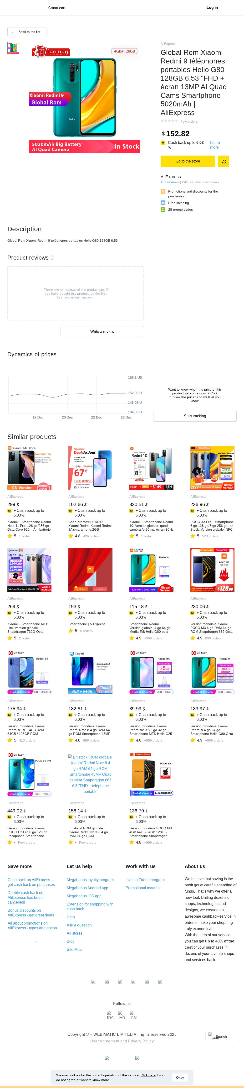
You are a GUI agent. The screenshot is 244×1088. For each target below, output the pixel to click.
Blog (71, 941)
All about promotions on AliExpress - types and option (32, 925)
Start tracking (195, 416)
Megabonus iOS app (84, 896)
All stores (74, 933)
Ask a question (79, 925)
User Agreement (104, 1041)
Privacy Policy (141, 1041)
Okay (180, 1077)
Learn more (215, 145)
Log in (212, 7)
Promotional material (143, 888)
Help (71, 917)
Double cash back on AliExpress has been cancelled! (25, 897)
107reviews (170, 182)
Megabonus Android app (87, 888)
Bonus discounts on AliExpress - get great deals (31, 912)
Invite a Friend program (145, 880)
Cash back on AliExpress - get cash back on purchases (31, 882)
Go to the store (188, 161)
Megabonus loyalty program (90, 880)
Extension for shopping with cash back (90, 906)
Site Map (74, 949)
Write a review (102, 332)
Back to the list (30, 32)
